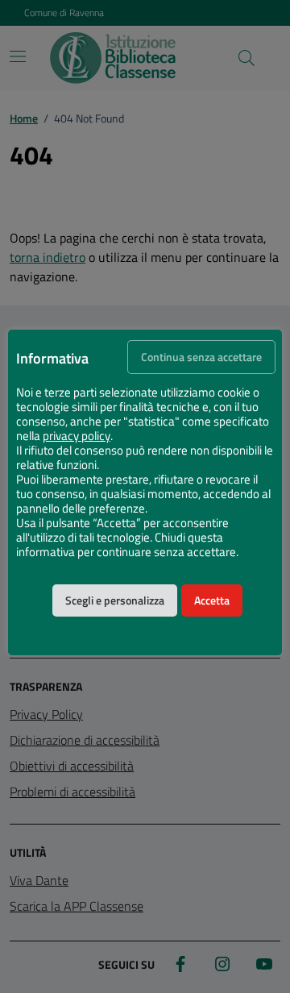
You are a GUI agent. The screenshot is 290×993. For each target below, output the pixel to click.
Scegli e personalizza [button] (114, 600)
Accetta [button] (212, 600)
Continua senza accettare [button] (201, 357)
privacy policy (76, 436)
